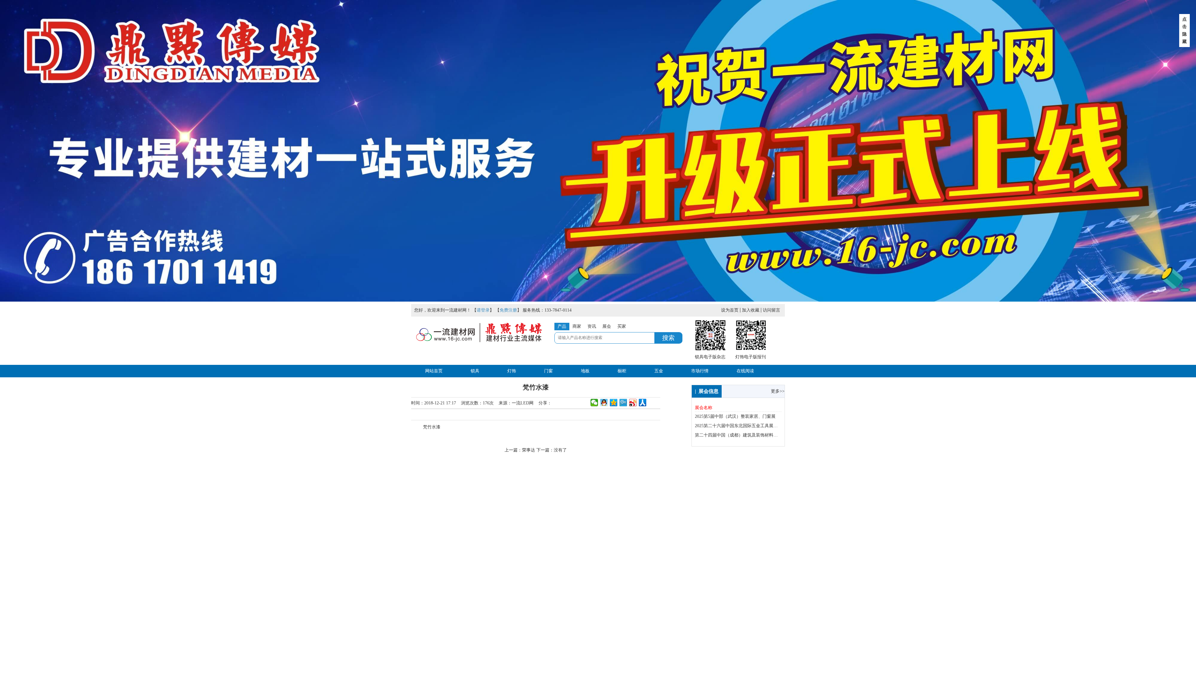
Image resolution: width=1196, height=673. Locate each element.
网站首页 (434, 371)
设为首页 (729, 310)
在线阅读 (745, 371)
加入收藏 (750, 310)
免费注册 (508, 310)
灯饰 (511, 371)
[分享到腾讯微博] (623, 402)
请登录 (483, 310)
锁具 (475, 371)
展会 (606, 326)
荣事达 (528, 450)
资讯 (591, 326)
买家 (621, 326)
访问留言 (771, 310)
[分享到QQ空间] (614, 402)
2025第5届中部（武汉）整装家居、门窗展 (735, 416)
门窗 (548, 371)
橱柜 (622, 371)
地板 (585, 371)
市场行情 (700, 371)
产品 (562, 326)
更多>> (778, 391)
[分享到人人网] (643, 402)
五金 (658, 371)
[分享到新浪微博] (633, 402)
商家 (576, 326)
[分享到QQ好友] (604, 402)
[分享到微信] (594, 402)
